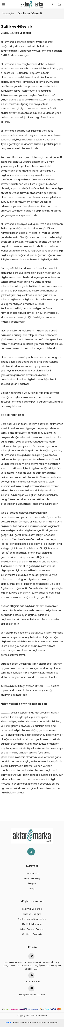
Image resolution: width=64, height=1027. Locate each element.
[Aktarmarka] (32, 4)
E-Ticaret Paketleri (30, 1022)
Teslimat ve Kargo (32, 908)
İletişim (32, 883)
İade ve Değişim (32, 914)
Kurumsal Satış (32, 878)
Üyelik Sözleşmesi (32, 924)
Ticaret (12, 1022)
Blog (32, 888)
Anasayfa (8, 13)
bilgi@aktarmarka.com (32, 994)
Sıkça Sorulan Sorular (32, 929)
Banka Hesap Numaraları (32, 919)
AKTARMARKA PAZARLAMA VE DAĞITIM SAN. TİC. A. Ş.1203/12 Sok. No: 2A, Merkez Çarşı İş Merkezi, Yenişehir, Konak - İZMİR (32, 965)
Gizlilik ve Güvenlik (32, 934)
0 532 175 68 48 (32, 981)
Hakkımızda (32, 873)
